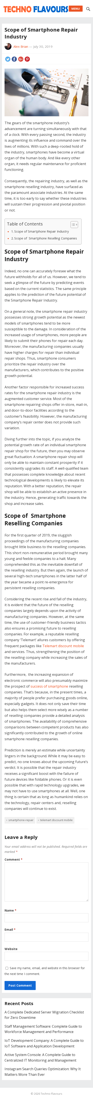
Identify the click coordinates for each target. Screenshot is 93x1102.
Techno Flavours (51, 1094)
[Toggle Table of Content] (72, 224)
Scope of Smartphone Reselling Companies (45, 238)
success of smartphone (49, 686)
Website (11, 949)
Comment (13, 859)
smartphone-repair (21, 820)
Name (10, 910)
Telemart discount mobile (63, 646)
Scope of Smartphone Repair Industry (41, 231)
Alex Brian (20, 46)
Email (10, 929)
